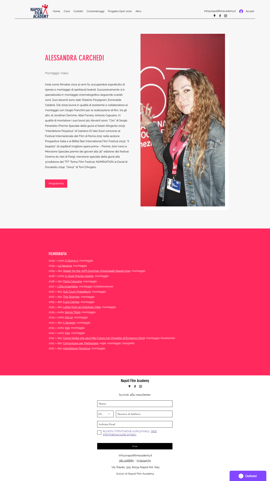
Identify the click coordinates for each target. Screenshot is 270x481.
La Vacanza (65, 265)
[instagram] (225, 16)
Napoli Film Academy (135, 380)
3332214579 (143, 460)
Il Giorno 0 (71, 260)
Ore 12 (69, 317)
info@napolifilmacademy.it (220, 11)
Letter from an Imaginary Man (82, 307)
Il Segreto (69, 322)
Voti (67, 327)
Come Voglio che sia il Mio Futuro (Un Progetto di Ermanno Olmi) (104, 338)
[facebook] (220, 16)
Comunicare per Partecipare (80, 343)
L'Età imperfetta (67, 286)
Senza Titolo (72, 312)
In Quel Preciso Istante (79, 276)
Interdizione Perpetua (76, 348)
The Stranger (71, 296)
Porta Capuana (72, 281)
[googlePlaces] (214, 16)
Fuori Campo (71, 302)
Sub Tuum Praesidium (77, 291)
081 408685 (126, 460)
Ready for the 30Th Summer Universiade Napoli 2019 (96, 271)
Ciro (67, 333)
